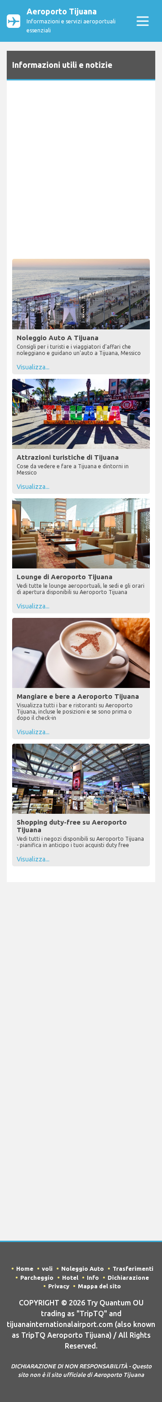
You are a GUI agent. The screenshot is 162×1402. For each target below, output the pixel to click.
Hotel (70, 1277)
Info (93, 1277)
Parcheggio (37, 1277)
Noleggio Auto (82, 1268)
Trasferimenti (132, 1268)
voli (47, 1268)
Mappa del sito (99, 1286)
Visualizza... (33, 367)
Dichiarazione (128, 1277)
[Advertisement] (81, 171)
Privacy (58, 1286)
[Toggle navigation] (142, 21)
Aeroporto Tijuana (71, 20)
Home (24, 1268)
